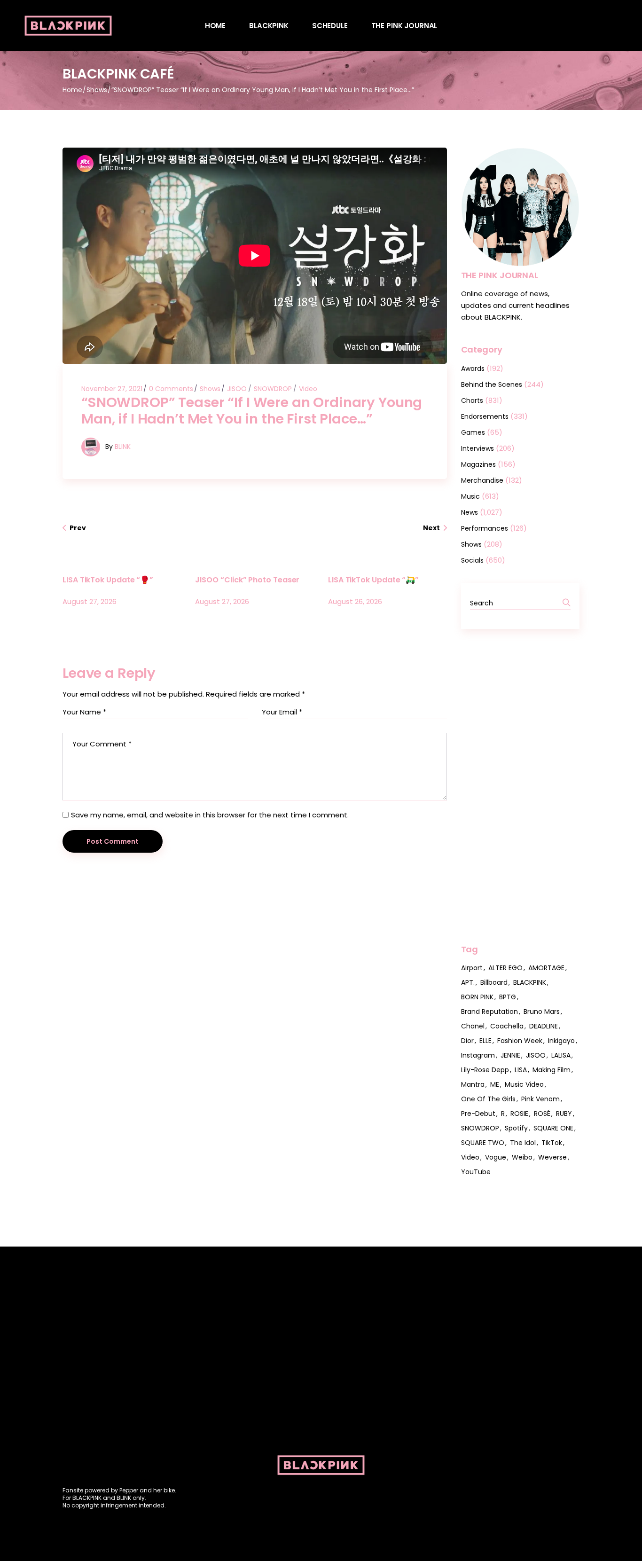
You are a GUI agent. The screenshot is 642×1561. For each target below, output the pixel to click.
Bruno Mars (542, 1011)
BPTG (507, 997)
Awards (473, 368)
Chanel (473, 1026)
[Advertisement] (520, 786)
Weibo (522, 1157)
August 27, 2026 (90, 601)
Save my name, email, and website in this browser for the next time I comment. (210, 815)
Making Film (551, 1070)
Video (308, 388)
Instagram (478, 1055)
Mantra (473, 1084)
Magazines (478, 464)
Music (470, 496)
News (469, 512)
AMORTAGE (546, 968)
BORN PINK (477, 997)
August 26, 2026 (355, 601)
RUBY (564, 1113)
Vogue (495, 1157)
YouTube (476, 1172)
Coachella (507, 1026)
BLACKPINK (529, 982)
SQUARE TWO (482, 1142)
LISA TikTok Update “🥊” (108, 579)
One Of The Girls (488, 1099)
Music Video (524, 1084)
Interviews (477, 448)
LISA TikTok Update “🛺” (373, 579)
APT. (468, 982)
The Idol (523, 1142)
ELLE (485, 1040)
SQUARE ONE (553, 1128)
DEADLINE (543, 1026)
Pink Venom (540, 1099)
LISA (521, 1070)
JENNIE (510, 1055)
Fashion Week (519, 1040)
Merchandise (482, 480)
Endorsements (485, 416)
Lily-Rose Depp (485, 1070)
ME (494, 1084)
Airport (472, 968)
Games (473, 432)
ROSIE (519, 1113)
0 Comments (171, 388)
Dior (467, 1040)
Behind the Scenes (491, 384)
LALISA (561, 1055)
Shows (96, 89)
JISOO (237, 388)
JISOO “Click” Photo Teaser (247, 579)
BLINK (123, 446)
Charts (472, 400)
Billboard (494, 982)
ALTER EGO (505, 968)
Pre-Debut (478, 1113)
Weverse (552, 1157)
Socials (472, 560)
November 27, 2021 (111, 388)
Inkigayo (561, 1040)
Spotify (516, 1128)
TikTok (551, 1142)
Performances (484, 528)
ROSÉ (542, 1113)
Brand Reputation (489, 1011)
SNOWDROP (273, 388)
